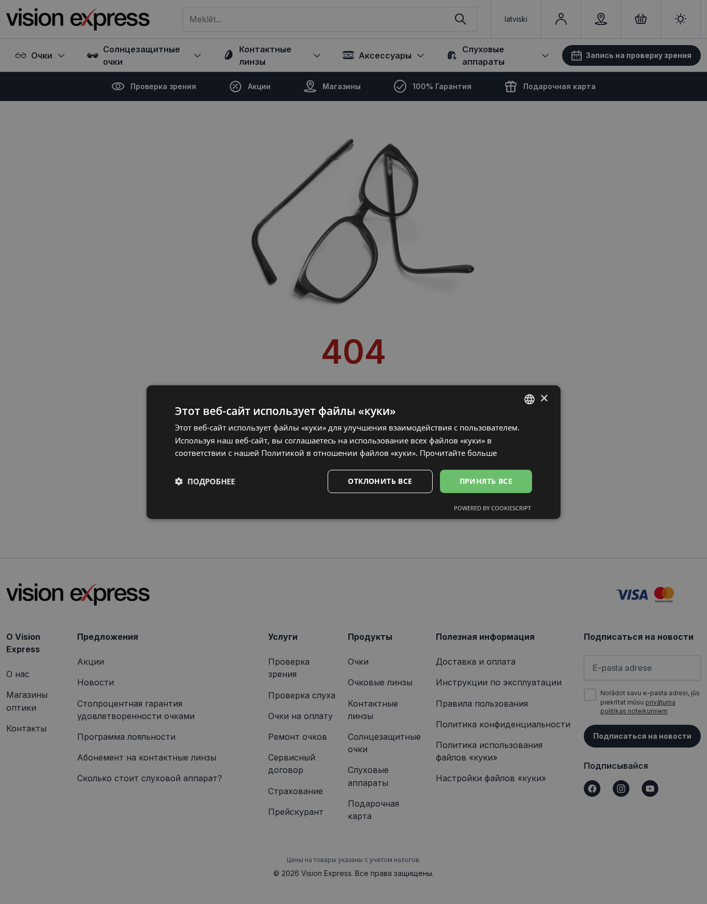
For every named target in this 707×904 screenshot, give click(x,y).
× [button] (544, 399)
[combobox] (529, 399)
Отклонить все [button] (380, 481)
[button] (205, 481)
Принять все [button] (486, 481)
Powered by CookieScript (492, 508)
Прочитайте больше (458, 453)
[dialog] (353, 452)
